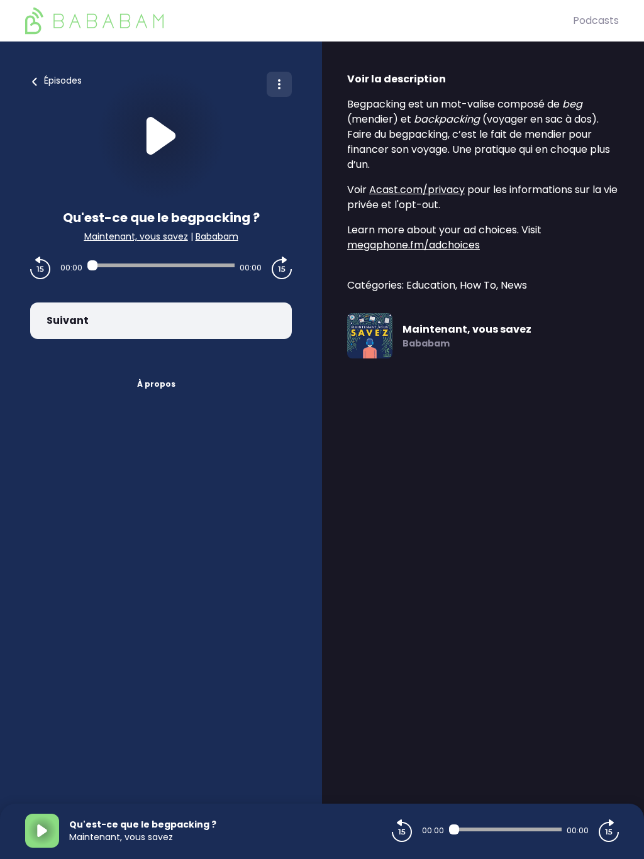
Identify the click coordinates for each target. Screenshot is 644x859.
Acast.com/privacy (417, 189)
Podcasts (596, 20)
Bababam (217, 236)
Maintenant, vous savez (136, 236)
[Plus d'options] (279, 84)
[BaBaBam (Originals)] (299, 20)
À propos (156, 384)
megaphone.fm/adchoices (413, 245)
